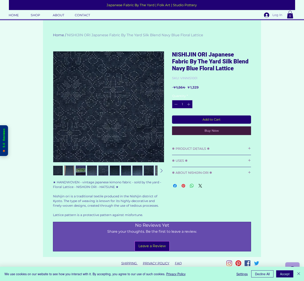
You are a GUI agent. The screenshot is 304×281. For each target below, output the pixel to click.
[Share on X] (200, 185)
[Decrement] (175, 104)
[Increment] (189, 104)
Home (58, 35)
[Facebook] (247, 263)
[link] (290, 14)
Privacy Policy (176, 274)
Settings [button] (242, 274)
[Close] (298, 273)
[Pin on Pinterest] (183, 185)
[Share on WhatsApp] (192, 185)
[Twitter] (256, 263)
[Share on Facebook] (175, 185)
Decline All (262, 274)
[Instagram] (229, 263)
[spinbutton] (182, 104)
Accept (285, 274)
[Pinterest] (238, 263)
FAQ (178, 263)
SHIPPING (129, 263)
